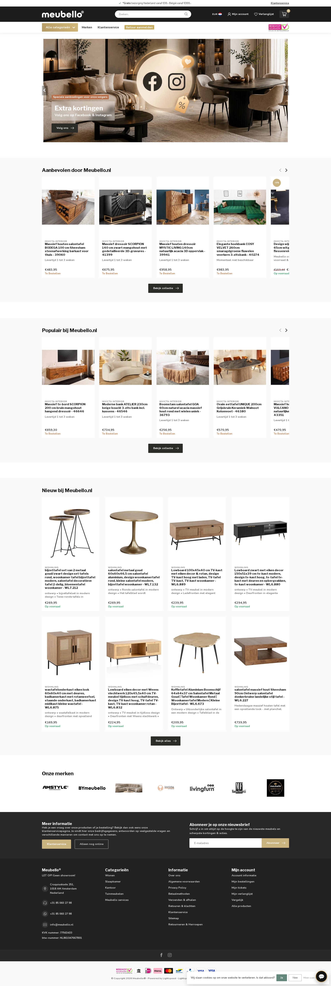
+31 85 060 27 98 (61, 903)
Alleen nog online (91, 844)
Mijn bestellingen (243, 881)
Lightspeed (169, 978)
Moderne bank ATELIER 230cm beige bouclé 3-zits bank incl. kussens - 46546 (124, 408)
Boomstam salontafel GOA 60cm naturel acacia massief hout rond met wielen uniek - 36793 (180, 410)
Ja (281, 977)
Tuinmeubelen (114, 894)
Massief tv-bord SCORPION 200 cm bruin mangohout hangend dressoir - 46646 (65, 408)
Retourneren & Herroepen (185, 924)
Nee (295, 977)
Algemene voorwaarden (184, 881)
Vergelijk (237, 900)
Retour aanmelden (139, 27)
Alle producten (241, 906)
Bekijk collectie (163, 288)
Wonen (110, 875)
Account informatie (244, 875)
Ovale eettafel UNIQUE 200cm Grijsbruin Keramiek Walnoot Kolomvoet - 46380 (239, 408)
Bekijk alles (163, 741)
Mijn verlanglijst (242, 894)
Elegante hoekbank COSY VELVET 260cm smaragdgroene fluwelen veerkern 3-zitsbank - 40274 (238, 249)
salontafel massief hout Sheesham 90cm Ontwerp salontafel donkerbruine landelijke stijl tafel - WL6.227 (260, 695)
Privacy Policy (177, 888)
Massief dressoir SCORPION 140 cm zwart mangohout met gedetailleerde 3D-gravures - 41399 (124, 249)
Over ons (174, 875)
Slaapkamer (113, 881)
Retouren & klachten (181, 906)
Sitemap (173, 918)
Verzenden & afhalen (182, 900)
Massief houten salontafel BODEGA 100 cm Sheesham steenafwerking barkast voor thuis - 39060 (66, 249)
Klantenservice (280, 3)
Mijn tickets (239, 888)
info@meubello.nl (61, 924)
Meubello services (117, 900)
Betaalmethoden (179, 894)
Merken (87, 27)
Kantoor (110, 888)
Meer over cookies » (314, 977)
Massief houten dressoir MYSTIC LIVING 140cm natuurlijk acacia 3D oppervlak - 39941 (182, 249)
